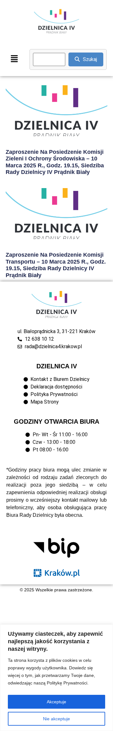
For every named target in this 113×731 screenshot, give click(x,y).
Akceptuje (56, 701)
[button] (14, 59)
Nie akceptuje (56, 718)
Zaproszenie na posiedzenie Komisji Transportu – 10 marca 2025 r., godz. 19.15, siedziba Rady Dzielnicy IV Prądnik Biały (56, 265)
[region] (56, 677)
